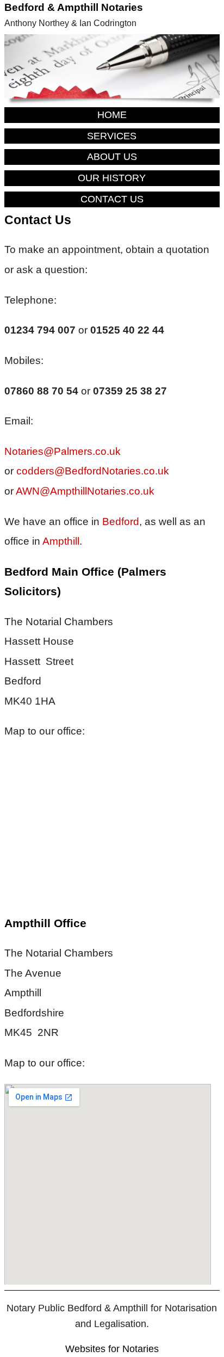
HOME (112, 114)
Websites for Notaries (112, 1348)
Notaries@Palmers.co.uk (62, 451)
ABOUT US (112, 156)
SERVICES (111, 136)
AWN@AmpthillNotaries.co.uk (85, 491)
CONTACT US (112, 199)
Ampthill (60, 541)
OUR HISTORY (112, 177)
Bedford (120, 521)
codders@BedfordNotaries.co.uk (92, 471)
